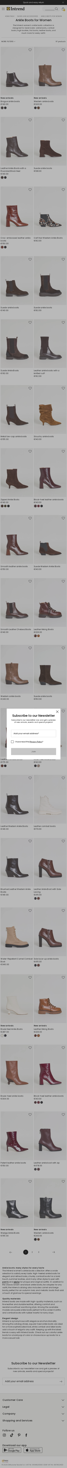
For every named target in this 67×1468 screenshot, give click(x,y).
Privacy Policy (36, 741)
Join (33, 751)
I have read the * (29, 742)
